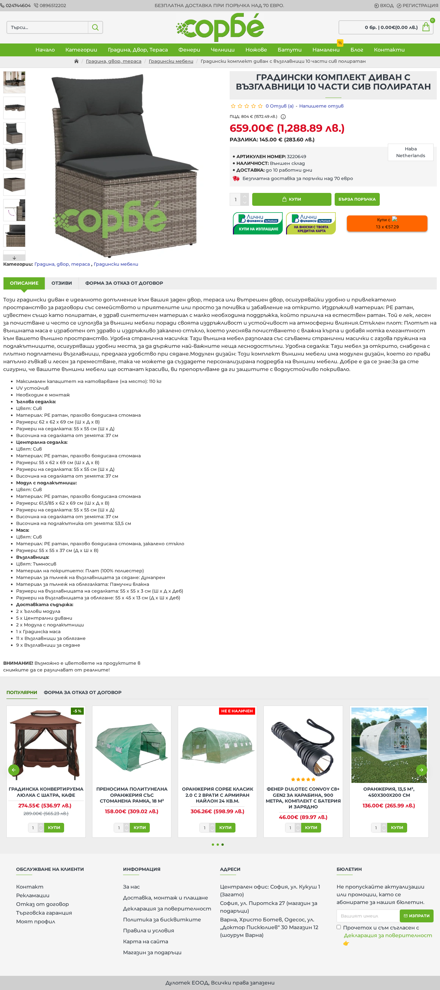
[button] (14, 73)
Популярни (21, 692)
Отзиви (62, 283)
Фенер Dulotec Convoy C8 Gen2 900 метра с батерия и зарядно (157, 795)
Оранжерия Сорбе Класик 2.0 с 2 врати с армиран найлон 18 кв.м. (243, 795)
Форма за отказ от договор (124, 283)
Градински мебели (171, 61)
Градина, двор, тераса (113, 61)
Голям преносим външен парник (71, 792)
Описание (24, 283)
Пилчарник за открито (329, 789)
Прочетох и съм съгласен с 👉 (387, 935)
